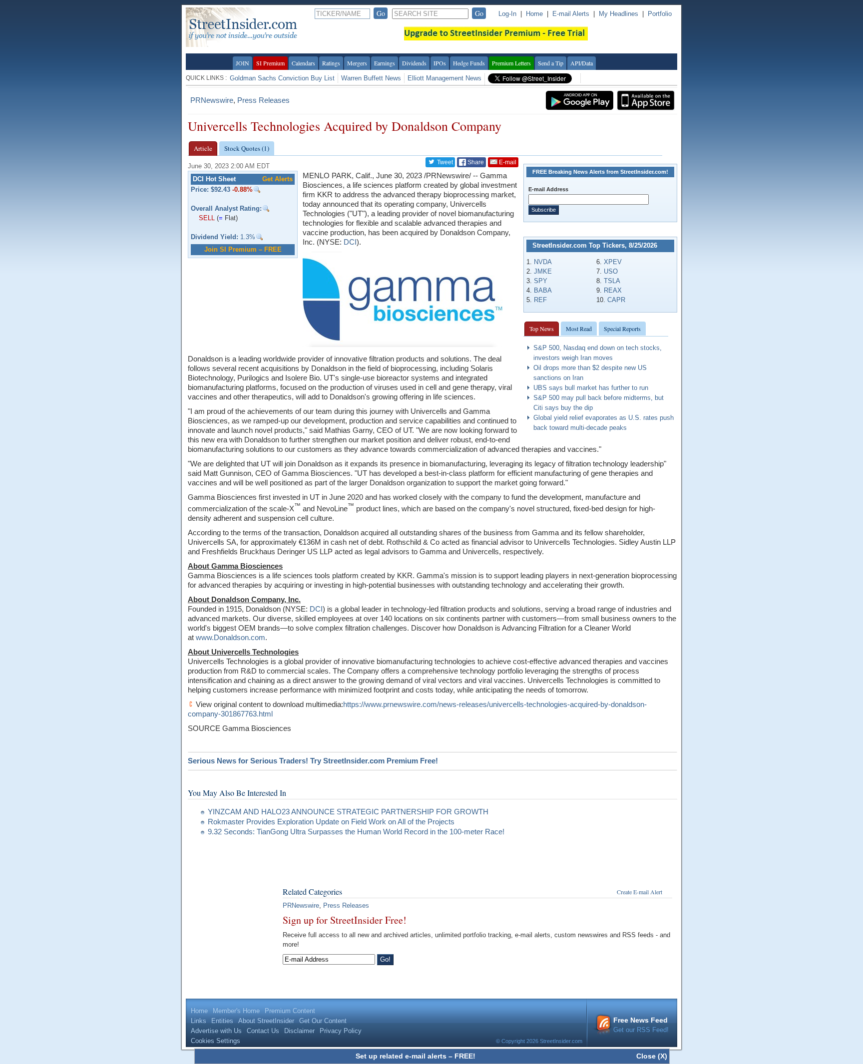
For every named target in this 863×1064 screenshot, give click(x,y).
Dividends (414, 63)
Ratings (331, 63)
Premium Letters (511, 63)
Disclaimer (299, 1031)
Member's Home (236, 1011)
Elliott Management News (444, 78)
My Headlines (618, 13)
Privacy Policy (341, 1031)
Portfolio (660, 13)
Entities (222, 1021)
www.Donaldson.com (230, 637)
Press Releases (263, 100)
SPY (540, 281)
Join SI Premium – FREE (243, 249)
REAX (613, 290)
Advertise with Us (216, 1031)
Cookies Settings (215, 1041)
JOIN (242, 63)
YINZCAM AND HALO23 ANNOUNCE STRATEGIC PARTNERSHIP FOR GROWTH (348, 811)
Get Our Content (323, 1021)
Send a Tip (550, 63)
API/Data (581, 63)
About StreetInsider (266, 1021)
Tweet (444, 162)
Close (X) (651, 1056)
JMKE (543, 271)
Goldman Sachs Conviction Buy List (282, 78)
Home (534, 13)
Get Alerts (277, 179)
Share (475, 162)
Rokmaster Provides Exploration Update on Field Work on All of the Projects (331, 821)
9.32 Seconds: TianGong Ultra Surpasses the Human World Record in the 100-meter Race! (356, 831)
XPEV (613, 262)
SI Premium (270, 63)
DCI (350, 242)
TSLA (612, 281)
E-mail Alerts (570, 13)
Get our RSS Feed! (641, 1025)
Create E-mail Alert (639, 892)
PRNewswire (211, 100)
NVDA (543, 262)
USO (611, 271)
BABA (543, 290)
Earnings (384, 63)
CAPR (616, 300)
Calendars (303, 63)
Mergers (357, 63)
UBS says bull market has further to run (590, 387)
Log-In (507, 13)
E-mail (506, 162)
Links (198, 1021)
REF (540, 300)
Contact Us (263, 1031)
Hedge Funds (469, 63)
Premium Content (290, 1011)
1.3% (223, 237)
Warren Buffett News (371, 78)
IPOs (439, 63)
